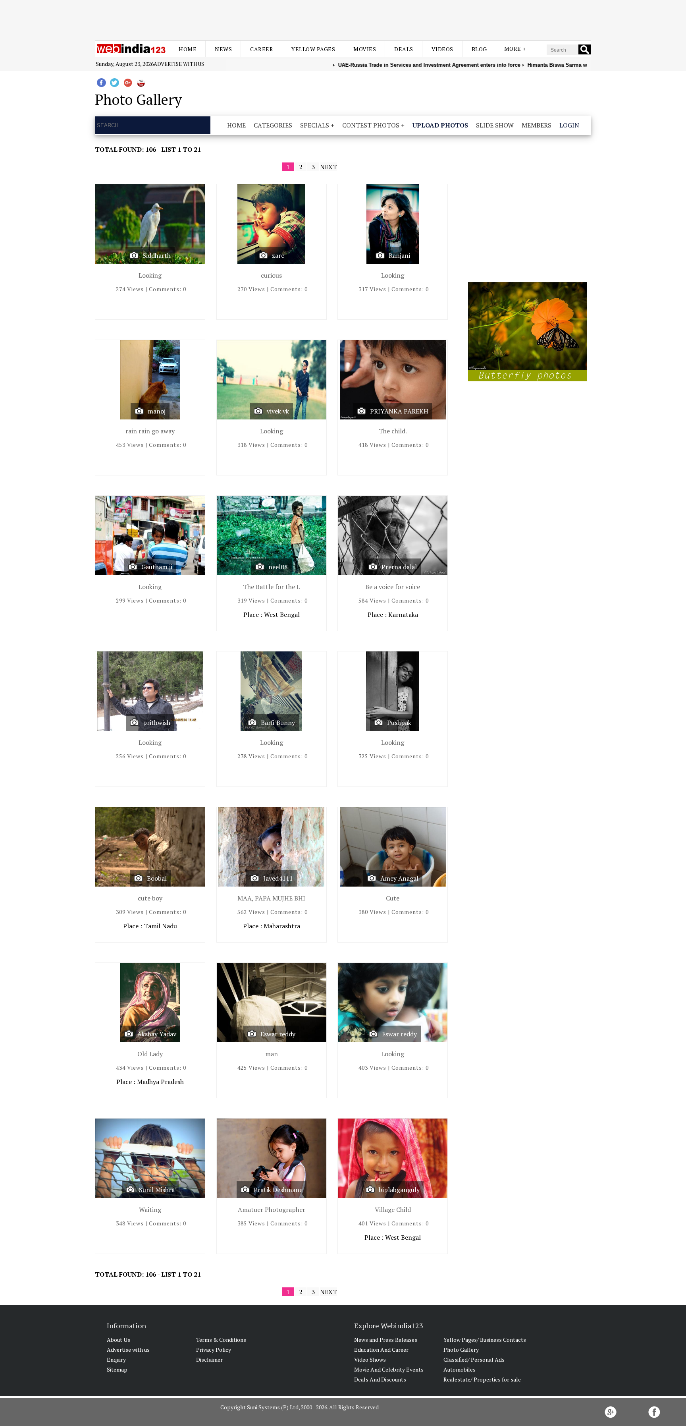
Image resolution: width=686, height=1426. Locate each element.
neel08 (278, 566)
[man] (271, 1004)
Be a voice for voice (392, 586)
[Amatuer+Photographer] (271, 1160)
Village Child (393, 1209)
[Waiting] (150, 1160)
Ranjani (399, 255)
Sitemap (117, 1369)
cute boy (150, 898)
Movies (364, 49)
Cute (392, 898)
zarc (278, 255)
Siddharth (157, 255)
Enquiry (116, 1359)
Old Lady (150, 1053)
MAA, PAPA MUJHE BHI (271, 898)
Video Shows (370, 1359)
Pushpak (399, 722)
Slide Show (495, 125)
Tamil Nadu (160, 926)
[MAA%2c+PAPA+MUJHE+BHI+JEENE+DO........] (271, 848)
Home (188, 49)
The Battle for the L (271, 586)
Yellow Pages (313, 49)
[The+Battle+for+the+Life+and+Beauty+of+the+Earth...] (271, 537)
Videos (442, 49)
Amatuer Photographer (271, 1209)
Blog (479, 49)
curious (271, 275)
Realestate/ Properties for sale (482, 1379)
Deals (403, 49)
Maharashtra (282, 926)
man (271, 1053)
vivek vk (278, 411)
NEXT (328, 166)
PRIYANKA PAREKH (399, 411)
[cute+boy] (150, 848)
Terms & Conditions (221, 1339)
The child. (393, 431)
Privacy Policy (213, 1349)
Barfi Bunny (278, 722)
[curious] (271, 225)
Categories (273, 125)
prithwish (156, 722)
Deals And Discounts (380, 1379)
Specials (314, 125)
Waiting (150, 1209)
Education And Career (381, 1349)
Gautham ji (156, 566)
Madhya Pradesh (160, 1081)
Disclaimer (209, 1359)
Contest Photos (370, 125)
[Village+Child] (392, 1160)
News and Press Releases (385, 1339)
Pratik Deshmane (278, 1189)
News (223, 49)
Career (261, 49)
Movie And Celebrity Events (389, 1369)
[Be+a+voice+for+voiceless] (392, 537)
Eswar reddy (277, 1034)
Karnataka (403, 614)
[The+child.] (392, 381)
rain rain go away (150, 431)
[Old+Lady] (150, 1004)
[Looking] (150, 225)
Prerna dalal (399, 566)
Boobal (157, 878)
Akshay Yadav (156, 1034)
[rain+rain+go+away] (150, 381)
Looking (150, 275)
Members (536, 125)
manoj (157, 411)
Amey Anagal (399, 878)
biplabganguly (399, 1189)
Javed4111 (278, 878)
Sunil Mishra (157, 1189)
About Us (118, 1339)
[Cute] (392, 848)
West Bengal (282, 614)
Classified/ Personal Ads (474, 1359)
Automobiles (459, 1369)
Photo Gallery (461, 1349)
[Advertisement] (343, 19)
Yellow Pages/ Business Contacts (484, 1339)
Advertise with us (179, 64)
